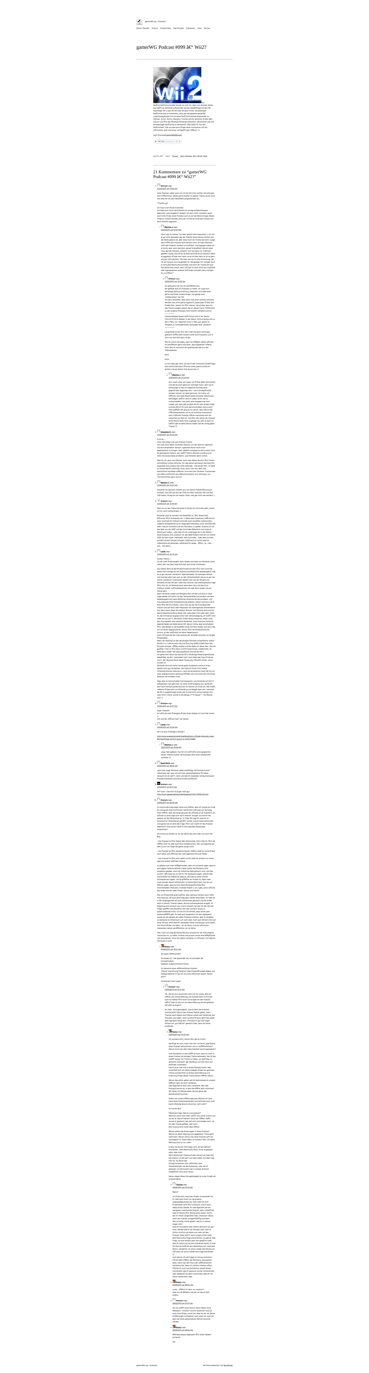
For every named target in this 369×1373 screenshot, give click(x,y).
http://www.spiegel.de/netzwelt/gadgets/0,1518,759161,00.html (182, 794)
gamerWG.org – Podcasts (155, 21)
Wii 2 (195, 156)
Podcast (175, 156)
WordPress (228, 1365)
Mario (182, 156)
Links (199, 28)
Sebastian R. (166, 432)
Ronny (167, 947)
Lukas (163, 551)
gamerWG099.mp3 (174, 135)
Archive (155, 28)
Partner (207, 28)
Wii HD (199, 156)
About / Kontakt (142, 28)
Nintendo (188, 156)
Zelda (205, 156)
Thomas (179, 1185)
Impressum (190, 28)
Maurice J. (169, 227)
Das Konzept (178, 28)
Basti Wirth (165, 763)
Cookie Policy (165, 28)
